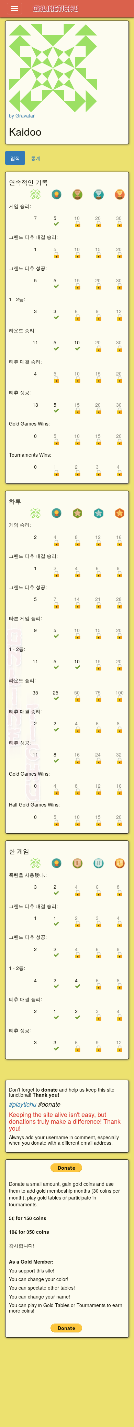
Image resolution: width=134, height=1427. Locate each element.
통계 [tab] (36, 158)
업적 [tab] (15, 158)
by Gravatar (22, 115)
